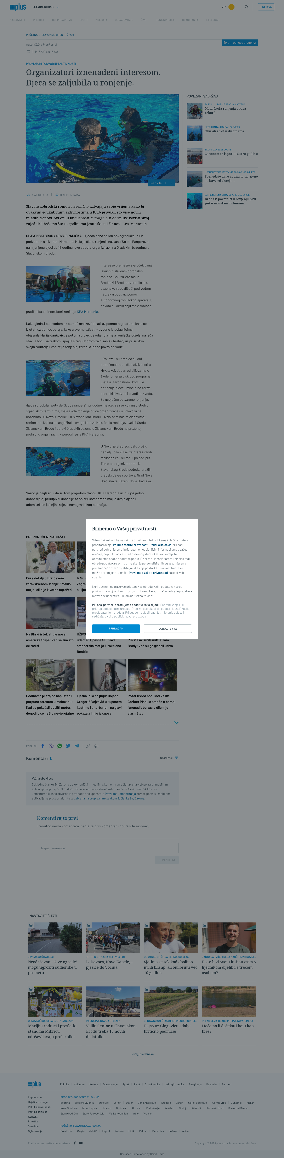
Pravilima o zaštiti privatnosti (148, 572)
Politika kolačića (160, 545)
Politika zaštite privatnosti (130, 545)
